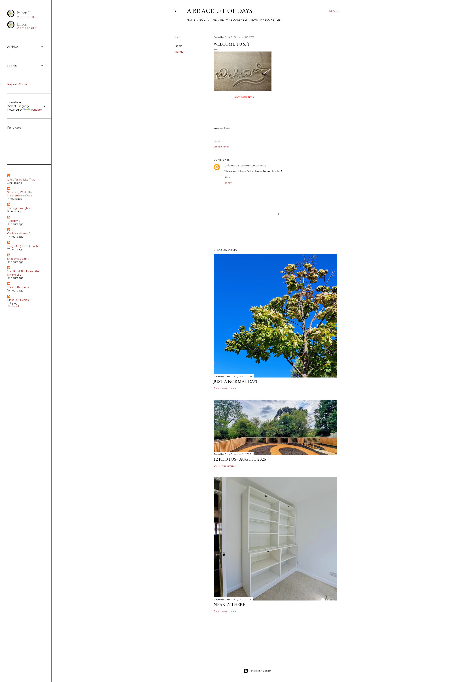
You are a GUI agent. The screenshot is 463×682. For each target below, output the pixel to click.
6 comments (228, 465)
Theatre (217, 19)
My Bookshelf (237, 19)
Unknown (230, 165)
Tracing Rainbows (18, 287)
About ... (203, 19)
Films (254, 19)
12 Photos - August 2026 (240, 459)
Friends (178, 51)
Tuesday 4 (13, 220)
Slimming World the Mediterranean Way (20, 194)
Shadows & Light (18, 258)
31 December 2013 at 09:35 (252, 165)
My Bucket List (271, 19)
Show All (13, 306)
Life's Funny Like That (21, 179)
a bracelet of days (219, 11)
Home (191, 19)
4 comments (229, 388)
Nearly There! (230, 604)
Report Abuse (17, 84)
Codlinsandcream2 (19, 233)
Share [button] (177, 37)
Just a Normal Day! (235, 381)
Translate (36, 109)
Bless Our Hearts (18, 300)
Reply (228, 183)
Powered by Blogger (260, 670)
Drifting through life (19, 208)
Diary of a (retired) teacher (23, 246)
